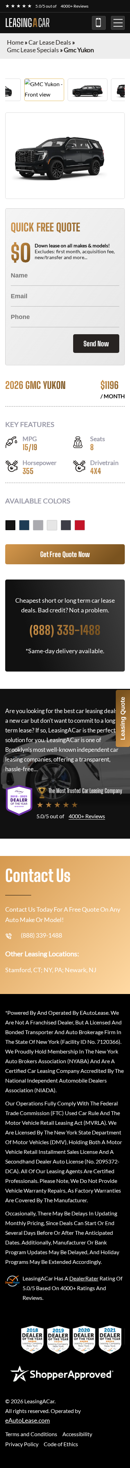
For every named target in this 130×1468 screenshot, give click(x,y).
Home (15, 42)
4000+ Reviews (74, 6)
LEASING (27, 22)
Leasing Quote (122, 718)
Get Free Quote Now (65, 554)
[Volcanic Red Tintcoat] (80, 525)
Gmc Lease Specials (33, 50)
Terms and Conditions (31, 1434)
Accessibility (77, 1434)
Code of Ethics (61, 1444)
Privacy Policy (21, 1444)
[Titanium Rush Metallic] (66, 525)
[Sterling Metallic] (38, 525)
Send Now (96, 343)
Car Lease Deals (49, 42)
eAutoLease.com (27, 1420)
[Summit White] (52, 525)
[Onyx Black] (10, 525)
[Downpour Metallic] (24, 525)
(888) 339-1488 (99, 23)
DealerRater (83, 1278)
